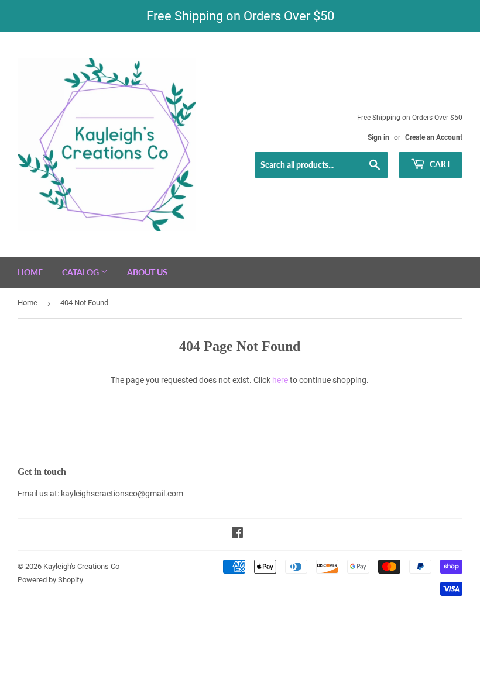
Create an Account (433, 137)
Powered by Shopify (50, 579)
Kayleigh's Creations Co (81, 566)
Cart (439, 164)
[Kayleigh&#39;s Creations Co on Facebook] (237, 534)
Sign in (378, 137)
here (280, 380)
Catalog (81, 272)
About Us (147, 272)
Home (30, 272)
